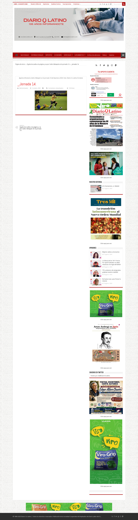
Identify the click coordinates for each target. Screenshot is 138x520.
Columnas (76, 4)
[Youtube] (106, 4)
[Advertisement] (69, 45)
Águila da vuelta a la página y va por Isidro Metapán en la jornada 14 (48, 64)
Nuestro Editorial (36, 4)
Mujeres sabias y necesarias (110, 252)
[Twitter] (104, 4)
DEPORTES (49, 55)
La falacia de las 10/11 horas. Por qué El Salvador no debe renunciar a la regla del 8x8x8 (111, 262)
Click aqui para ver (106, 100)
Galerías (111, 55)
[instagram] (109, 4)
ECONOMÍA (58, 55)
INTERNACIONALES (37, 55)
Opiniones (46, 4)
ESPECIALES (67, 55)
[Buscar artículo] (123, 4)
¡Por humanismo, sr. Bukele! (110, 186)
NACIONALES (25, 55)
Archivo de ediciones (93, 55)
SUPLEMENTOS (79, 55)
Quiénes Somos (56, 4)
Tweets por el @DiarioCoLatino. (100, 376)
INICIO (16, 55)
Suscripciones (67, 4)
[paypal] (111, 4)
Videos (105, 55)
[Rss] (100, 4)
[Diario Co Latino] (69, 24)
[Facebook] (102, 4)
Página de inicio (20, 64)
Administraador (23, 88)
